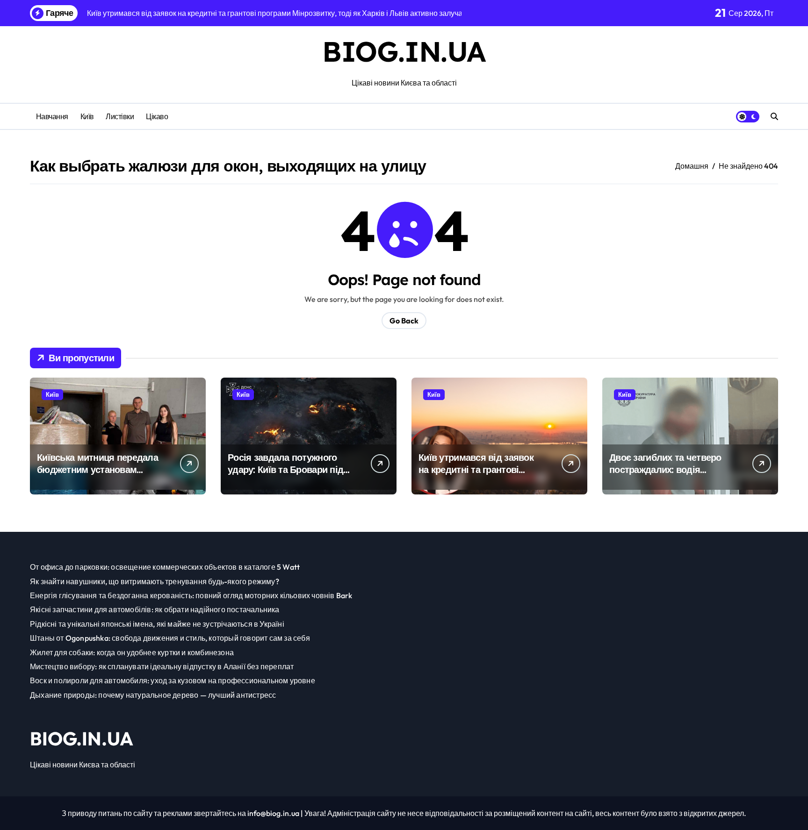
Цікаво (157, 116)
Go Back (404, 320)
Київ (87, 116)
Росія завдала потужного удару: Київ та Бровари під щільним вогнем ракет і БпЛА (285, 475)
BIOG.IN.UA (404, 51)
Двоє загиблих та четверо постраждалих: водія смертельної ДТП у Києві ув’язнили (665, 475)
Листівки (120, 116)
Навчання (52, 116)
